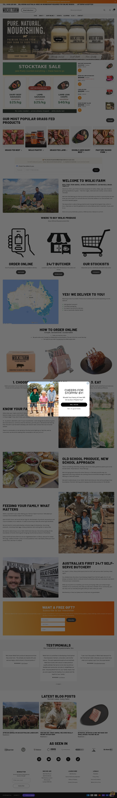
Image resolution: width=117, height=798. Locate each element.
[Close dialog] (88, 383)
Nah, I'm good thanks (74, 408)
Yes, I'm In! (74, 404)
